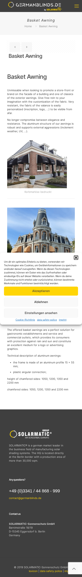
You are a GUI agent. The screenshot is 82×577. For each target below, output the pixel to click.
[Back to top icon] (74, 569)
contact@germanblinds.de (25, 498)
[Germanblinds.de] (35, 6)
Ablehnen (41, 302)
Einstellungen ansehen (41, 313)
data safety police (47, 319)
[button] (76, 258)
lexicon (33, 571)
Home (28, 26)
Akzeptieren (41, 291)
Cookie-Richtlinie (25, 319)
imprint (62, 319)
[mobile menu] (76, 6)
